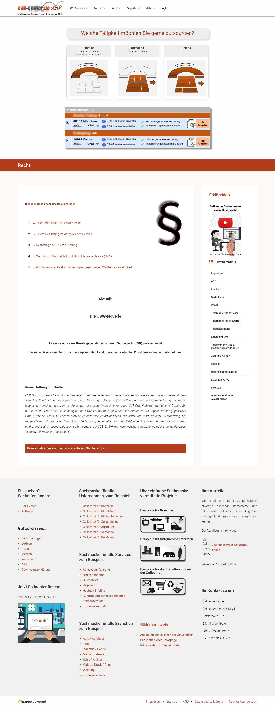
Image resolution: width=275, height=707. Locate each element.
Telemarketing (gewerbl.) (226, 320)
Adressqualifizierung (96, 569)
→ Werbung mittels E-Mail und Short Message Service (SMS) (72, 256)
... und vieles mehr (95, 606)
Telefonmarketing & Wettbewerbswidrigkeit (225, 346)
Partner (98, 8)
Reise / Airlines (93, 659)
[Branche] (163, 524)
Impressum (217, 273)
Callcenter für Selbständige (100, 521)
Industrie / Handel (94, 649)
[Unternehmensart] (163, 553)
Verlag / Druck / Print (97, 664)
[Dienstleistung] (163, 587)
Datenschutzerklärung (224, 371)
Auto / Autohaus (94, 638)
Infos (114, 8)
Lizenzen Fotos (220, 379)
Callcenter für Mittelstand (99, 511)
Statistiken (217, 297)
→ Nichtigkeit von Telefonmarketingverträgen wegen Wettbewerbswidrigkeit (82, 267)
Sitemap (216, 387)
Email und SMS (220, 336)
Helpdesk (89, 585)
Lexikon (215, 289)
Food (86, 644)
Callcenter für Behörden (98, 537)
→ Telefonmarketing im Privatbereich (57, 223)
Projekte (131, 8)
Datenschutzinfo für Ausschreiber (223, 397)
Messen (215, 363)
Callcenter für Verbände (98, 532)
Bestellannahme (93, 575)
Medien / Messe (93, 654)
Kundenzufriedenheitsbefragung (104, 596)
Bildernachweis (154, 624)
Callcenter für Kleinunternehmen (104, 516)
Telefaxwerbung (220, 328)
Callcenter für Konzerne (98, 506)
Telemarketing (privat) (224, 312)
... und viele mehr (94, 675)
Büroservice (90, 580)
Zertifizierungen (220, 355)
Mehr (149, 8)
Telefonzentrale (93, 601)
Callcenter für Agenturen (99, 527)
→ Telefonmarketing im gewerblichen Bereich (62, 234)
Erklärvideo (219, 195)
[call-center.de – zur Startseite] (41, 6)
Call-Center (29, 506)
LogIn (164, 8)
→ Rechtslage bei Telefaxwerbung (55, 245)
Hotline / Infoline (94, 590)
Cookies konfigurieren (243, 701)
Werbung (89, 670)
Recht (214, 304)
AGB (213, 281)
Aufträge (27, 511)
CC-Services (77, 8)
